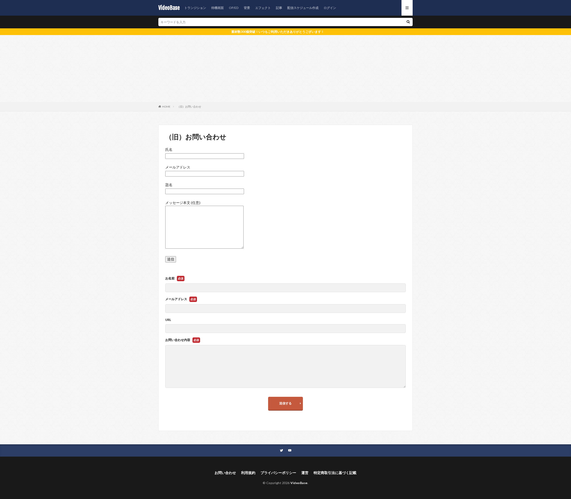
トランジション (195, 8)
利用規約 (248, 472)
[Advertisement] (285, 68)
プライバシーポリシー (278, 472)
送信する (285, 403)
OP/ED (234, 8)
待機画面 (217, 8)
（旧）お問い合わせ (189, 106)
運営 (304, 472)
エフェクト (263, 8)
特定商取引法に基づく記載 (335, 472)
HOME (166, 106)
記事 (279, 8)
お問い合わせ (225, 472)
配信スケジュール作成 (303, 8)
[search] (408, 22)
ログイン (330, 8)
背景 (247, 8)
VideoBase (169, 7)
